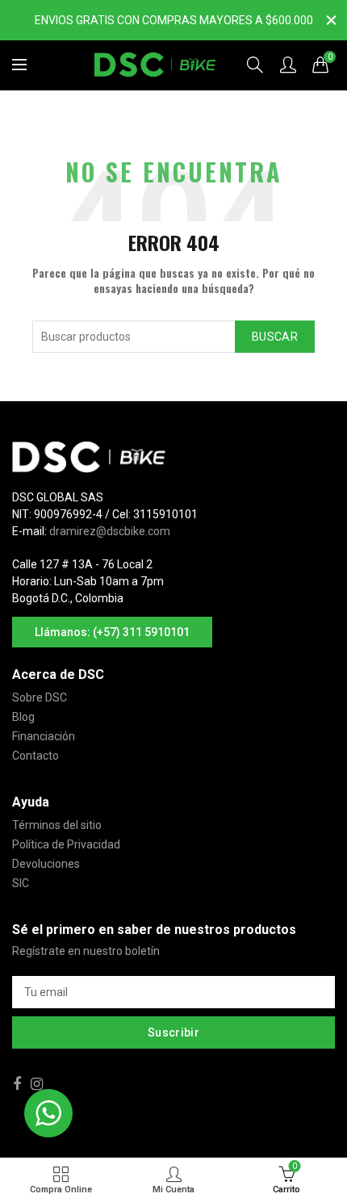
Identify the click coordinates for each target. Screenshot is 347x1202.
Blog (23, 716)
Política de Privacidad (66, 844)
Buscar (275, 336)
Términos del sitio (57, 825)
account (288, 64)
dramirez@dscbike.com (109, 531)
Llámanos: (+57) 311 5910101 (112, 632)
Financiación (43, 736)
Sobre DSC (39, 697)
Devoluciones (46, 863)
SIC (20, 883)
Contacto (35, 755)
